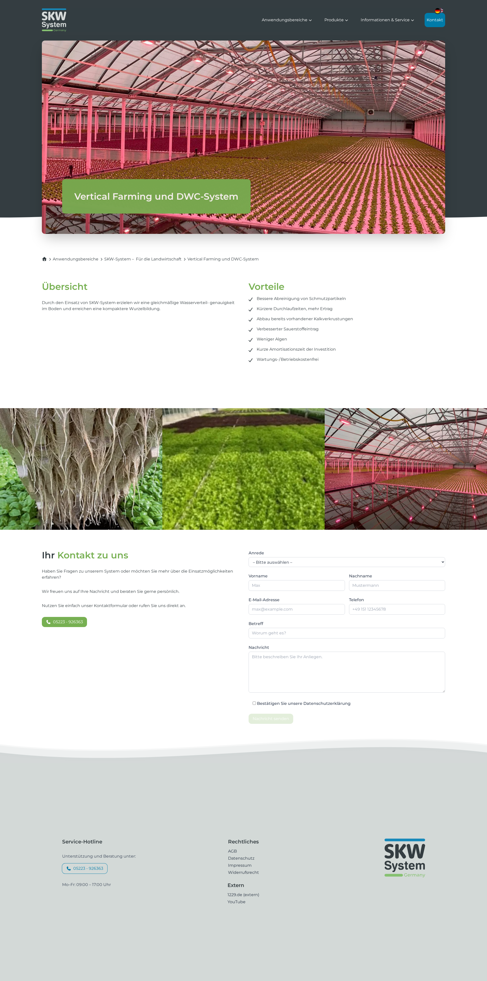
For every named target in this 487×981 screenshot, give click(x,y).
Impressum (240, 865)
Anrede (256, 553)
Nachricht (259, 647)
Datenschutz (241, 858)
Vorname (258, 576)
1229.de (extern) (243, 894)
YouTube (237, 901)
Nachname (360, 576)
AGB (232, 851)
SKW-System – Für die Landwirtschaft (143, 259)
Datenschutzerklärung (327, 703)
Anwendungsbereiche (285, 19)
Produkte (334, 19)
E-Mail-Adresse (264, 599)
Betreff (256, 623)
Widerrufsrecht (243, 872)
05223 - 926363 (68, 621)
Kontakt (435, 19)
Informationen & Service (386, 19)
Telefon (356, 599)
